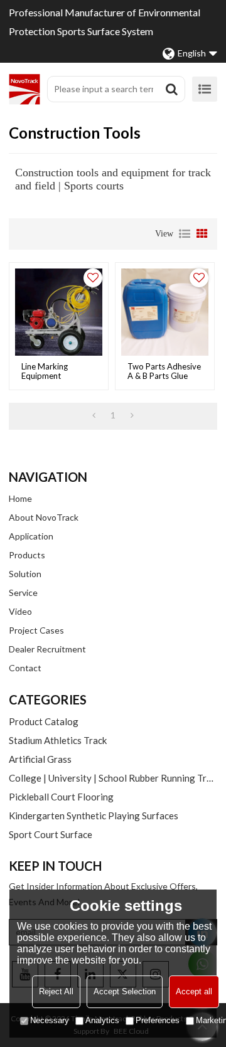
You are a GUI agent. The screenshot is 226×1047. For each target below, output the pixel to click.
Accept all (194, 991)
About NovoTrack (43, 517)
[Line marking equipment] (58, 312)
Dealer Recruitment (47, 649)
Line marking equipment (44, 371)
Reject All (56, 991)
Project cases (36, 630)
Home (20, 498)
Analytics (102, 1020)
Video (20, 611)
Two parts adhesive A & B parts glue (164, 371)
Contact (25, 667)
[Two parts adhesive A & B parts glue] (164, 312)
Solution (25, 573)
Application (31, 536)
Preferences (158, 1020)
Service (23, 592)
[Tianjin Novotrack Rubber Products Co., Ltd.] (24, 89)
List (184, 234)
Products (27, 555)
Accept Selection (125, 991)
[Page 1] (94, 415)
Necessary (49, 1020)
